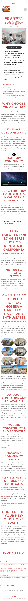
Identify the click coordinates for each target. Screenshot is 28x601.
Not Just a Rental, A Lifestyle (11, 89)
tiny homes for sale (5, 496)
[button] (25, 9)
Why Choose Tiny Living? (9, 84)
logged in (7, 556)
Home (4, 598)
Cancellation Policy (20, 598)
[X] (15, 4)
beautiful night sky (5, 148)
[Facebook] (13, 4)
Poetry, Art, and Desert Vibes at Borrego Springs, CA (13, 568)
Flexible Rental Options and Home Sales (14, 95)
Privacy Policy (10, 598)
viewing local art (11, 147)
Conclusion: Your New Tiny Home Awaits (12, 97)
